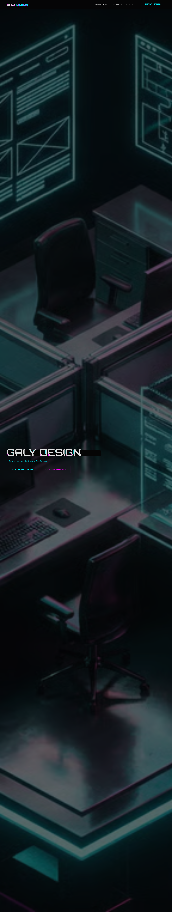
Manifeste (101, 4)
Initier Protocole (56, 470)
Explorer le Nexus (22, 470)
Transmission (153, 4)
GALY (17, 4)
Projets (131, 4)
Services (117, 4)
